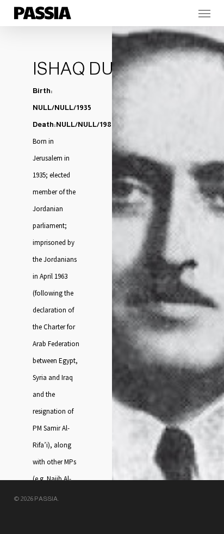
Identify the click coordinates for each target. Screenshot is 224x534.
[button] (204, 13)
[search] (182, 13)
